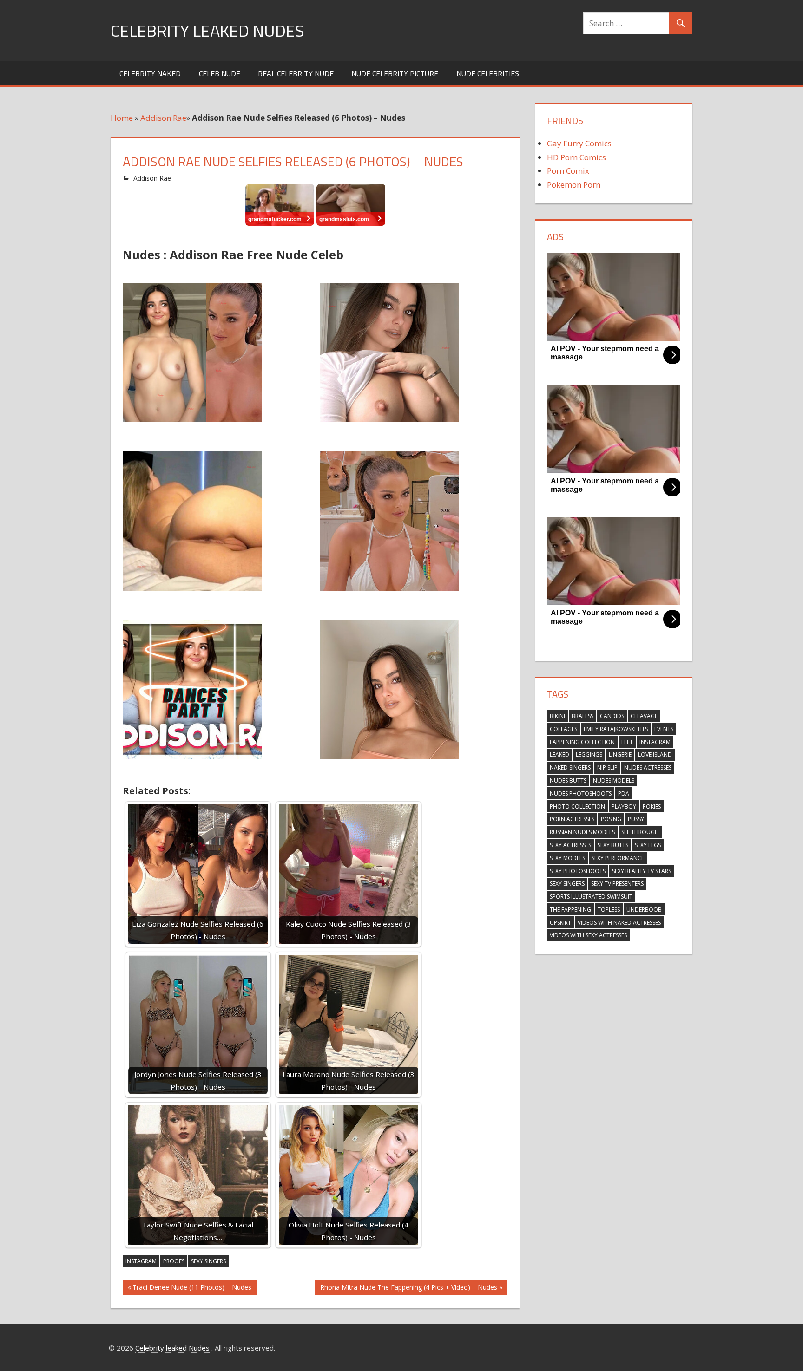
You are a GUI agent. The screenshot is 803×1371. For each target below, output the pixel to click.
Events (663, 729)
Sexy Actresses (570, 845)
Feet (627, 742)
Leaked (559, 754)
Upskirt (560, 923)
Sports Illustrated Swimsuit (591, 897)
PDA (623, 793)
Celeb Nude (219, 73)
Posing (611, 819)
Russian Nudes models (582, 832)
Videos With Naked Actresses (619, 923)
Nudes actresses (647, 767)
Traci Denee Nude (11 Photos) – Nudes (191, 1288)
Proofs (173, 1261)
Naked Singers (570, 767)
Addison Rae (163, 117)
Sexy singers (208, 1261)
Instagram (141, 1261)
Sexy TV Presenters (617, 884)
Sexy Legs (648, 845)
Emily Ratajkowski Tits (616, 729)
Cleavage (644, 716)
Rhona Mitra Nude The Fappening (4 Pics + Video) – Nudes (408, 1288)
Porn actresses (572, 819)
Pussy (636, 819)
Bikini (557, 716)
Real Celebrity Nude (296, 73)
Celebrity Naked (150, 73)
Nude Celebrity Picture (394, 73)
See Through (640, 832)
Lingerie (620, 754)
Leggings (589, 754)
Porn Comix (568, 170)
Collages (563, 729)
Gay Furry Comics (579, 143)
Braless (582, 716)
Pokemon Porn (573, 184)
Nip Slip (607, 767)
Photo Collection (577, 806)
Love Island (655, 754)
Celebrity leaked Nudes (207, 30)
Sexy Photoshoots (578, 871)
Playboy (624, 806)
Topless (609, 910)
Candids (612, 716)
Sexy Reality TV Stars (641, 871)
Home (122, 117)
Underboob (644, 910)
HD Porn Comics (576, 157)
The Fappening (570, 910)
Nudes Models (613, 780)
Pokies (652, 806)
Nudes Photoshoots (581, 793)
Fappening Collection (582, 742)
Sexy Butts (613, 845)
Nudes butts (568, 780)
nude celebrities (487, 73)
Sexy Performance (618, 858)
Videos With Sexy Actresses (588, 935)
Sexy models (567, 858)
